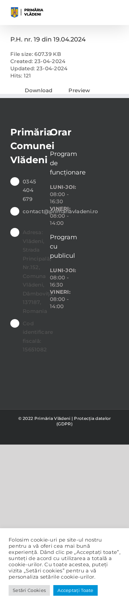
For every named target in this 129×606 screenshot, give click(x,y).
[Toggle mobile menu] (116, 10)
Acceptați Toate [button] (75, 590)
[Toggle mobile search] (103, 10)
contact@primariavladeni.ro (31, 211)
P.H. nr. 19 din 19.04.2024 (48, 39)
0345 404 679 (29, 190)
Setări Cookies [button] (29, 590)
